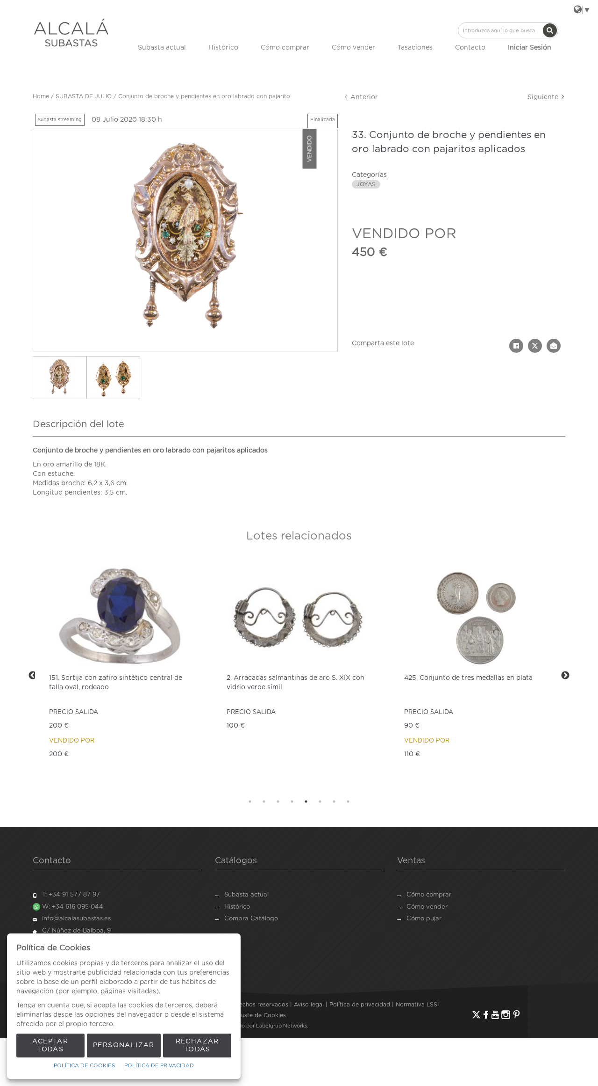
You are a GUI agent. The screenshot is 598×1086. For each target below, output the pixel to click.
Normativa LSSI (417, 1004)
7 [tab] (334, 801)
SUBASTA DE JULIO (84, 96)
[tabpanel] (121, 675)
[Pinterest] (516, 1014)
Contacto (470, 47)
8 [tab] (348, 801)
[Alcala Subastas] (71, 32)
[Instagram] (505, 1014)
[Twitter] (476, 1014)
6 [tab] (320, 801)
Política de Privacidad (159, 1065)
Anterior (363, 97)
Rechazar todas (197, 1045)
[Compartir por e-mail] (554, 346)
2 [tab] (264, 801)
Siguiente (543, 97)
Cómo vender (353, 47)
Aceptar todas (50, 1045)
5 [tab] (306, 801)
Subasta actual (162, 47)
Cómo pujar (423, 919)
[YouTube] (495, 1014)
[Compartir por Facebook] (516, 346)
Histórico (223, 47)
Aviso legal (309, 1004)
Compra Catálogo (251, 919)
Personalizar (124, 1045)
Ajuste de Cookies (260, 1015)
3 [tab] (278, 801)
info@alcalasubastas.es (76, 919)
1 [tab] (250, 801)
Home (41, 96)
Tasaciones (415, 47)
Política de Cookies (84, 1065)
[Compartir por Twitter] (535, 346)
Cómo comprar (285, 47)
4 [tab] (292, 801)
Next (565, 675)
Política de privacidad (359, 1004)
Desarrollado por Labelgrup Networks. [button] (260, 1025)
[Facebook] (486, 1015)
